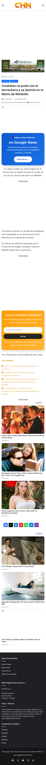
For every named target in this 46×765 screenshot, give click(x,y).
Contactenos (6, 671)
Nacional (14, 81)
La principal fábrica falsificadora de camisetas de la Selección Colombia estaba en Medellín (20, 391)
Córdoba (11, 76)
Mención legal (6, 664)
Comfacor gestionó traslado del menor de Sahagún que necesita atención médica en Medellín (20, 382)
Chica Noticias (7, 99)
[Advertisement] (23, 34)
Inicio (5, 76)
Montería (5, 733)
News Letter (6, 667)
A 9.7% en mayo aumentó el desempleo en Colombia (20, 367)
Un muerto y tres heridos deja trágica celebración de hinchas (18, 373)
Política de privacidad (9, 674)
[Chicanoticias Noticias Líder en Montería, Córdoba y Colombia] (23, 5)
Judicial (4, 736)
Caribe (4, 743)
